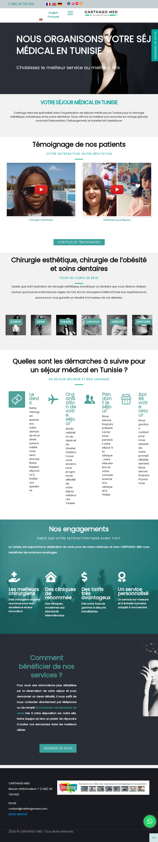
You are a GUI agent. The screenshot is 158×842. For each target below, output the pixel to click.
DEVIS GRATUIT (18, 814)
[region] (79, 58)
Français (53, 17)
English (53, 13)
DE (40, 20)
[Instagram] (72, 4)
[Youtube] (77, 4)
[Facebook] (68, 4)
